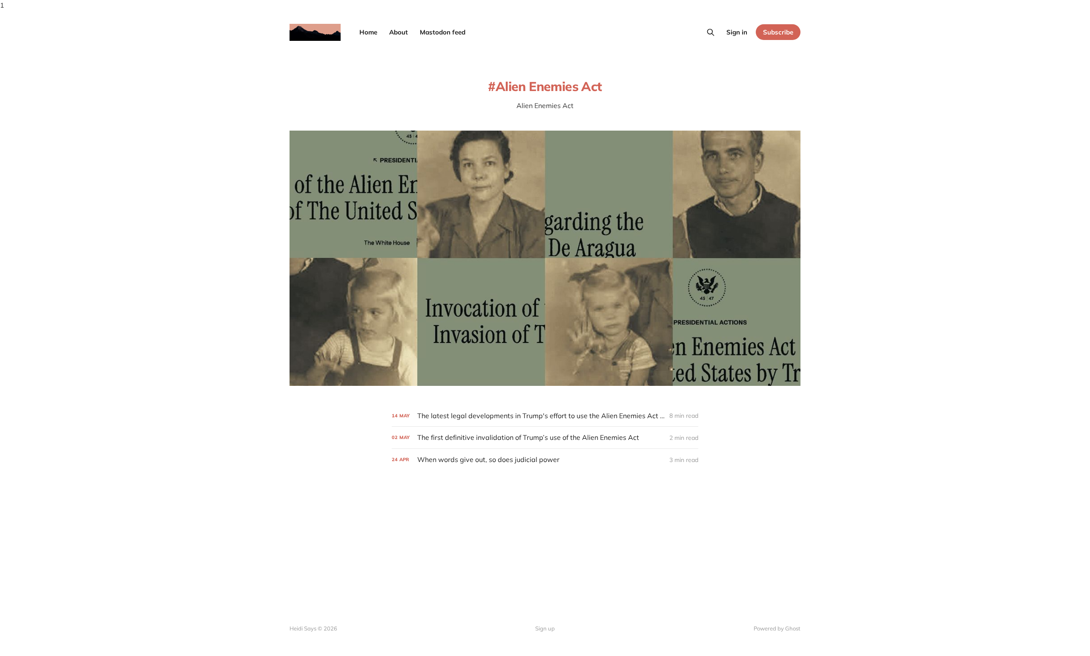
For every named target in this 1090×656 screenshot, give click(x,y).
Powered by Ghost (777, 628)
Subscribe (778, 32)
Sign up (545, 628)
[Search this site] (710, 32)
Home (368, 32)
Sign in (736, 32)
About (398, 32)
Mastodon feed (442, 32)
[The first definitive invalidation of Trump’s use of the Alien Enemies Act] (545, 437)
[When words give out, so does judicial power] (545, 460)
